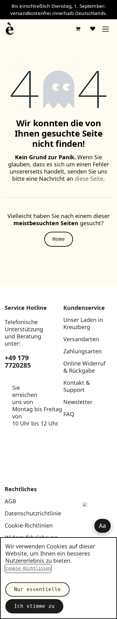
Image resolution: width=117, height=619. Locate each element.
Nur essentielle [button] (37, 589)
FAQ (68, 414)
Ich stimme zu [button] (34, 606)
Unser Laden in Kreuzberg (83, 323)
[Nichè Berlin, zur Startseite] (88, 518)
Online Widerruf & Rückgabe (84, 367)
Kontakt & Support (76, 386)
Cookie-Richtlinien (29, 525)
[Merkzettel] (92, 28)
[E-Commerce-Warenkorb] (77, 28)
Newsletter (77, 402)
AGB (10, 501)
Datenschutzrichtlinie (33, 513)
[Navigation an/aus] (105, 29)
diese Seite (89, 178)
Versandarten (81, 339)
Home (58, 239)
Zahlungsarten (82, 351)
